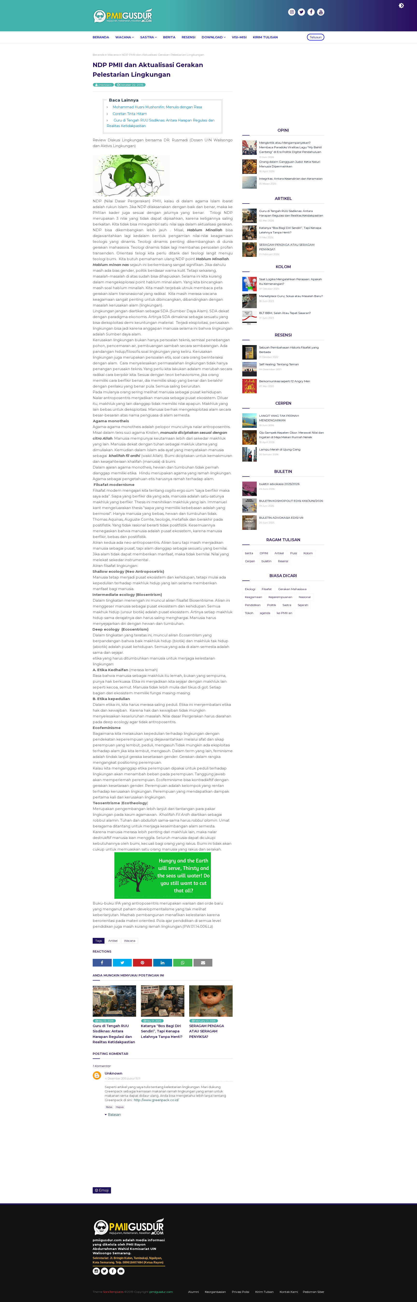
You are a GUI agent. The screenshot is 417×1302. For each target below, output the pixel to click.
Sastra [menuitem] (147, 37)
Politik (271, 605)
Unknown (104, 85)
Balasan (114, 1114)
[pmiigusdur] (96, 1273)
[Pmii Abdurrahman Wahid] (113, 1273)
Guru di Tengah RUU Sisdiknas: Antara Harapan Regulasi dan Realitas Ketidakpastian (114, 1034)
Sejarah (303, 605)
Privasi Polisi (240, 1292)
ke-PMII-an (284, 613)
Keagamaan (253, 597)
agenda (265, 613)
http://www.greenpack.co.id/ (156, 1100)
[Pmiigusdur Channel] (121, 1273)
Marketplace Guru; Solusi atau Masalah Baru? (291, 296)
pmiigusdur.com (161, 1292)
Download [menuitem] (212, 37)
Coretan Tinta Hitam (130, 114)
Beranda (98, 54)
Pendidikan (253, 605)
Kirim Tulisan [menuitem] (265, 37)
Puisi (293, 553)
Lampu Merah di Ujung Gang (279, 449)
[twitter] (301, 12)
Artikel (113, 940)
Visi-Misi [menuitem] (239, 37)
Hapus (120, 1107)
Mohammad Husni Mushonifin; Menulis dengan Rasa (157, 107)
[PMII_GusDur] (104, 1273)
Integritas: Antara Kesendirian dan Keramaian (291, 178)
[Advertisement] (283, 86)
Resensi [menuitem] (188, 37)
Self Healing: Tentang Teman (279, 364)
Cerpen (250, 561)
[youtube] (320, 12)
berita (249, 553)
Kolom (308, 553)
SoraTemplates (113, 1292)
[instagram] (291, 12)
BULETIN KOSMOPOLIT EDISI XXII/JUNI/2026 (291, 501)
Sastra (287, 605)
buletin (266, 561)
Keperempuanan (280, 597)
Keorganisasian (215, 1292)
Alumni (193, 1292)
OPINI (264, 553)
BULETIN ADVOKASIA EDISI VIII (281, 517)
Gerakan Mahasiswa (292, 589)
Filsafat (267, 589)
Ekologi (250, 589)
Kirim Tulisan (264, 1292)
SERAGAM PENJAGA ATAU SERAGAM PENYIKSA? (206, 1031)
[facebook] (311, 12)
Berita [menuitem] (169, 37)
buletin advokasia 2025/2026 (279, 484)
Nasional (305, 597)
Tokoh (249, 613)
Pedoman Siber (313, 1292)
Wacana (113, 54)
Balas (109, 1107)
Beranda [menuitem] (101, 37)
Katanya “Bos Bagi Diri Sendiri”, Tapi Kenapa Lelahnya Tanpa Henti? (161, 1031)
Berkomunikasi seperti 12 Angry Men (284, 381)
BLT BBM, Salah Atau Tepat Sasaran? (285, 313)
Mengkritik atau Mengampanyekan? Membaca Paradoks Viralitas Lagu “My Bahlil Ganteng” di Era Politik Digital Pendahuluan (290, 147)
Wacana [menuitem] (123, 37)
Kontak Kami (289, 1292)
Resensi (283, 561)
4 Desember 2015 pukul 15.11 (122, 1078)
